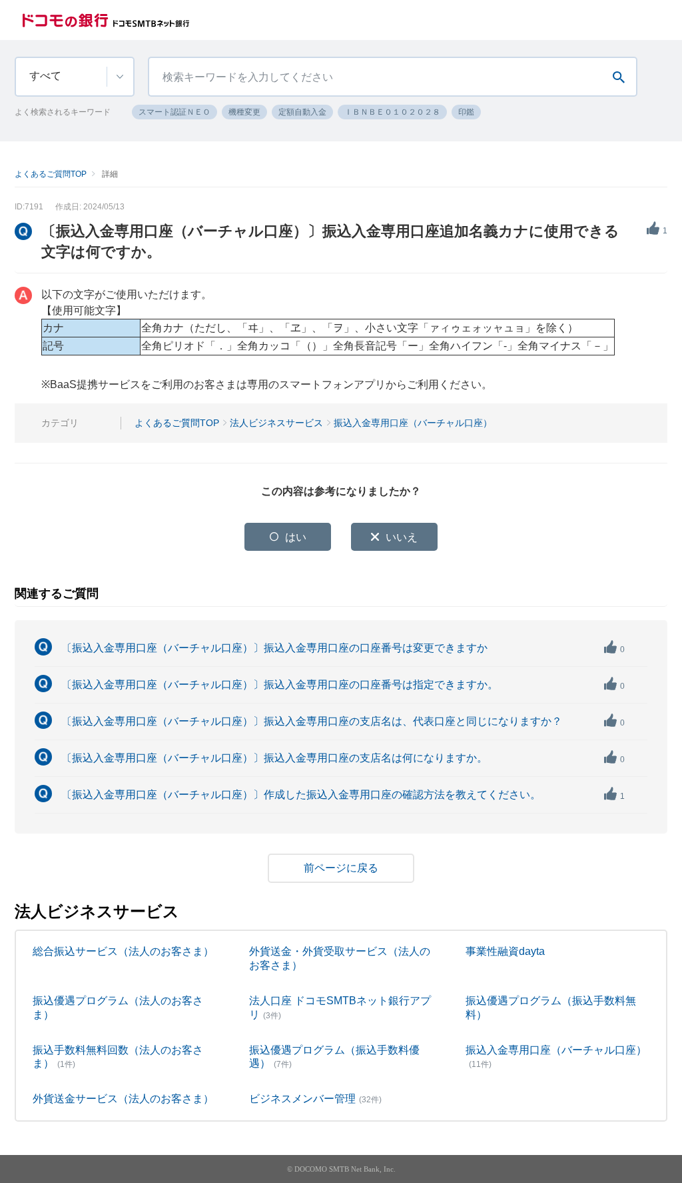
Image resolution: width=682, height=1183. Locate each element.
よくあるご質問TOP (51, 174)
